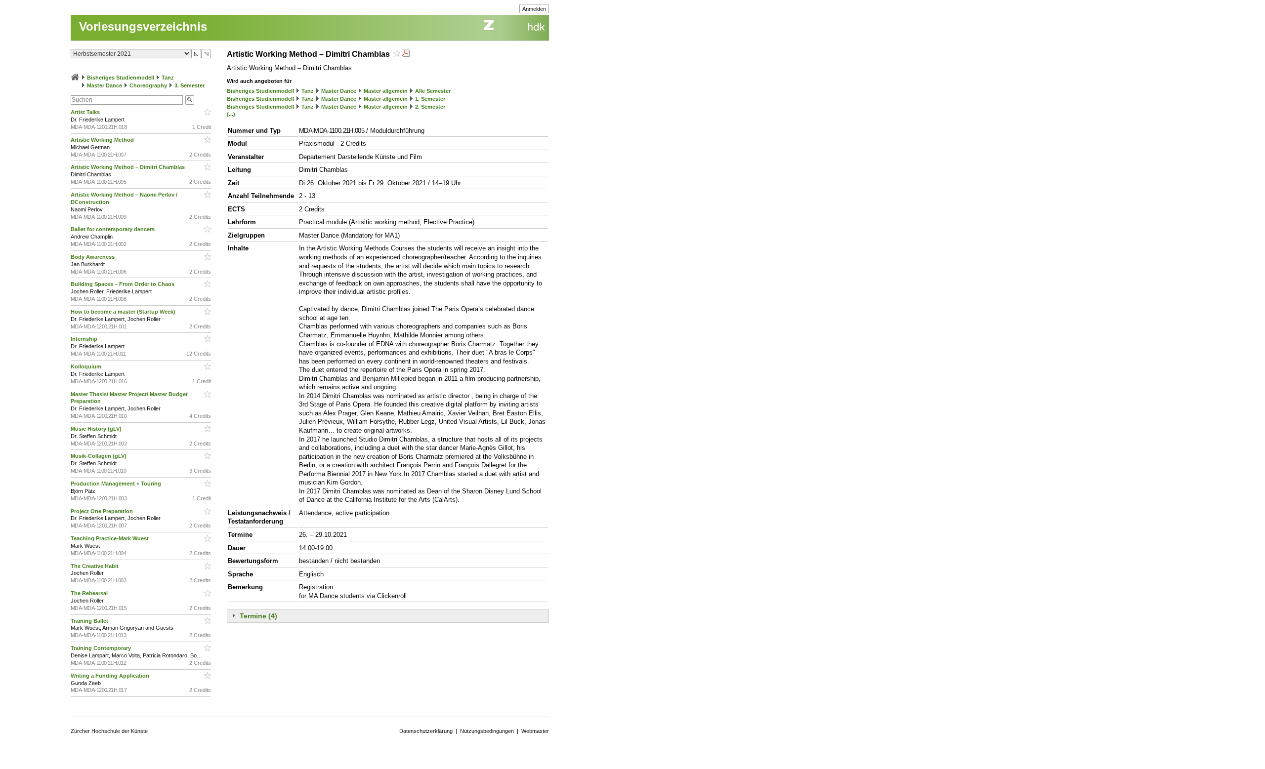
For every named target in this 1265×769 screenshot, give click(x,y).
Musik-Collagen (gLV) (99, 456)
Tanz (168, 78)
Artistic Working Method (103, 140)
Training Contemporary (101, 648)
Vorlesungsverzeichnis (143, 26)
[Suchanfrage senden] (189, 100)
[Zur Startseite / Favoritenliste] (75, 78)
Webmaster (535, 731)
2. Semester (430, 107)
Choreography (148, 85)
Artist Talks (86, 112)
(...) (231, 114)
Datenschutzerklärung (426, 731)
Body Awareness (93, 257)
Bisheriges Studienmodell (120, 78)
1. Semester (430, 99)
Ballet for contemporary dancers (113, 229)
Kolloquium (87, 366)
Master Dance (104, 85)
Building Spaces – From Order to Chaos (123, 284)
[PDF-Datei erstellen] (406, 54)
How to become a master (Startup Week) (124, 312)
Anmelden (534, 9)
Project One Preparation (102, 511)
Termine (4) (258, 616)
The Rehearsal (90, 593)
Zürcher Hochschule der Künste (109, 731)
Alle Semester (433, 91)
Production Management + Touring (117, 483)
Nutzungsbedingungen (487, 731)
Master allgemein (386, 91)
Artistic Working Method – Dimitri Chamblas (128, 167)
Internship (85, 339)
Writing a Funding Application (111, 676)
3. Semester (189, 85)
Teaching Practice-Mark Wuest (110, 538)
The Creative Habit (95, 566)
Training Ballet (90, 621)
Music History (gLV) (97, 429)
